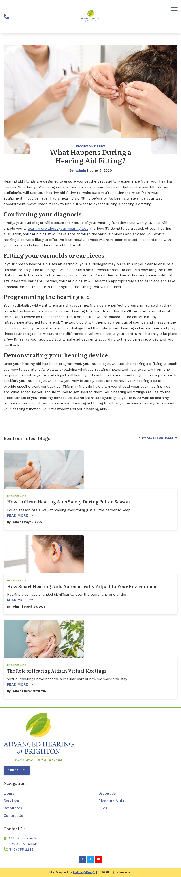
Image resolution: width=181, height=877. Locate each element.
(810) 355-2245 (21, 849)
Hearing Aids (16, 496)
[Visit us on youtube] (98, 859)
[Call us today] (6, 16)
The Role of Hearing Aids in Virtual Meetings (56, 670)
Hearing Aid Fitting (90, 145)
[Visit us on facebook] (82, 859)
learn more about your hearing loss (58, 228)
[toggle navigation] (174, 9)
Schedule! (17, 770)
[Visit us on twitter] (90, 859)
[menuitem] (43, 793)
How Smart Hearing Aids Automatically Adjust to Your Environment (82, 586)
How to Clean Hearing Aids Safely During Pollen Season (68, 501)
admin (81, 170)
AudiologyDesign (84, 872)
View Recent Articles (156, 437)
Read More (17, 515)
